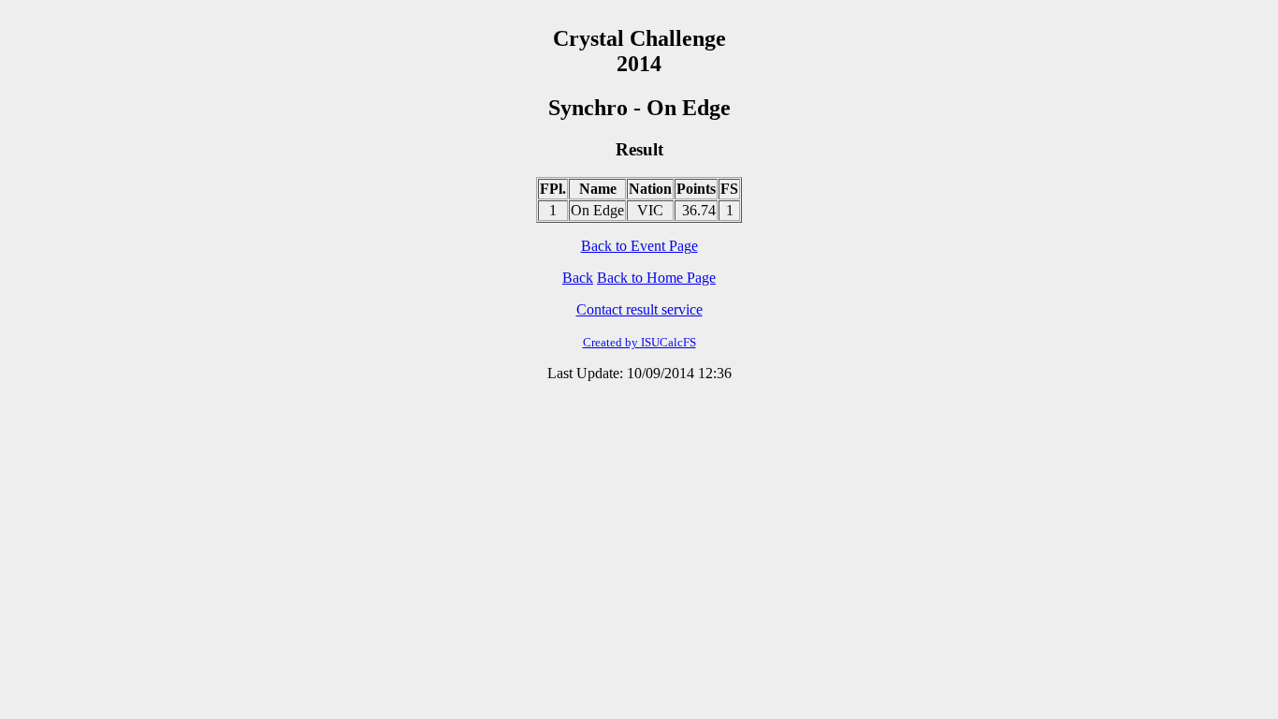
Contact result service (639, 309)
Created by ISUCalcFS (639, 342)
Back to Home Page (656, 278)
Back (577, 278)
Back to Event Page (639, 246)
